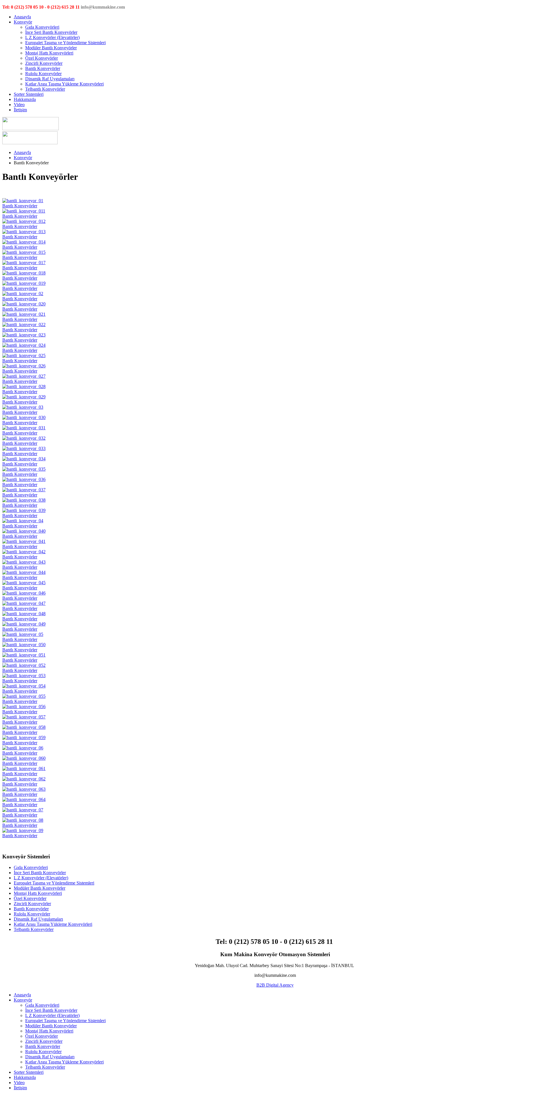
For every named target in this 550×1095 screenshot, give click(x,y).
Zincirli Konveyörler (43, 63)
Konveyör (23, 22)
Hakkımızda (25, 99)
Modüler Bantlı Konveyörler (51, 47)
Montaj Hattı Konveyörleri (49, 52)
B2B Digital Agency (275, 985)
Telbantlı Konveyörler (45, 89)
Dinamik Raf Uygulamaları (49, 78)
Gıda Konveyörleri (42, 27)
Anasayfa (22, 16)
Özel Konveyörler (41, 58)
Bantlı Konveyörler (42, 68)
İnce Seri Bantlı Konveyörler (51, 32)
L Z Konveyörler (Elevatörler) (52, 37)
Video (19, 104)
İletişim (20, 109)
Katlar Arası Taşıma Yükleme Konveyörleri (64, 83)
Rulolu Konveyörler (43, 73)
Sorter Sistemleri (29, 94)
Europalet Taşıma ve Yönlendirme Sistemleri (65, 42)
